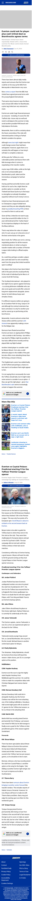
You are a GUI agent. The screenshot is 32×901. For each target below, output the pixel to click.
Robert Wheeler (9, 482)
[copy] (12, 52)
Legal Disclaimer (25, 875)
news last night (13, 142)
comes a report (10, 92)
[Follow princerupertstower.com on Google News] (27, 393)
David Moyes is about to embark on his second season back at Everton (15, 523)
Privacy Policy (6, 871)
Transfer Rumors (11, 454)
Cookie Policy (5, 875)
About (3, 862)
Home (3, 454)
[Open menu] (3, 3)
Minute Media (10, 887)
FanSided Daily (6, 868)
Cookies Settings (7, 883)
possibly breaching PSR (15, 209)
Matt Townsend (8, 48)
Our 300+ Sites (24, 865)
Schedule (9, 850)
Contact (4, 865)
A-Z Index (22, 878)
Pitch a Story (23, 868)
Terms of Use (23, 871)
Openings (22, 862)
